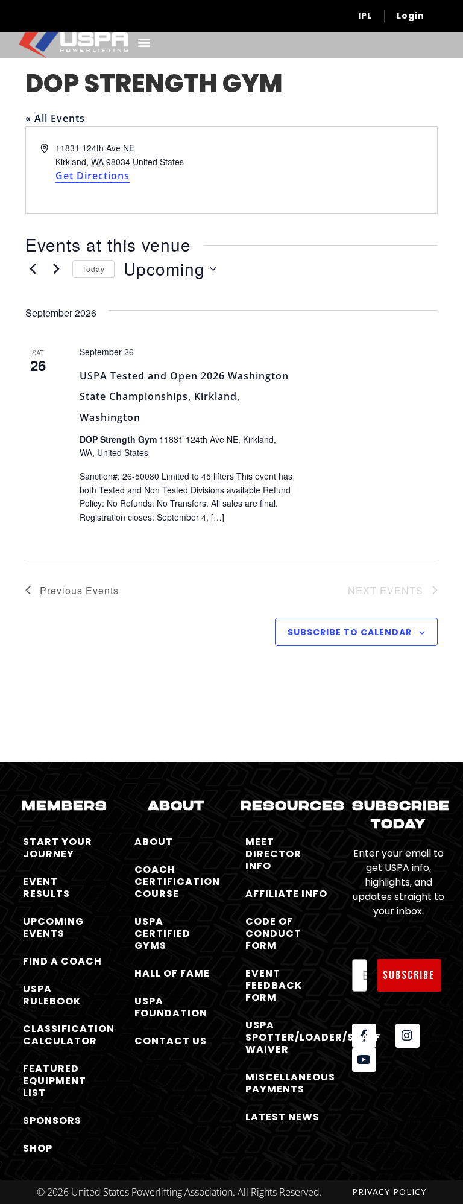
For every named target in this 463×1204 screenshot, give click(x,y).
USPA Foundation (170, 1007)
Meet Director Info (273, 854)
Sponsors (52, 1120)
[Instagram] (407, 1036)
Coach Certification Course (177, 882)
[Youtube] (364, 1060)
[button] (144, 42)
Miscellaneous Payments (289, 1083)
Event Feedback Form (273, 985)
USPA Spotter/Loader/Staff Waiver (289, 1037)
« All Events (55, 118)
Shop (37, 1148)
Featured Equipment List (54, 1081)
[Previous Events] (32, 269)
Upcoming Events (53, 927)
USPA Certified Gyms (162, 933)
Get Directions (92, 175)
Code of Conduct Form (273, 933)
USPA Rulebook (52, 995)
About (153, 842)
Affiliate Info (286, 894)
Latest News (282, 1117)
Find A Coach (62, 961)
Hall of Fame (172, 973)
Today (93, 269)
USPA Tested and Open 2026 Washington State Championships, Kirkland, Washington (184, 396)
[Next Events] (56, 269)
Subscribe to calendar (350, 632)
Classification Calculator (67, 1035)
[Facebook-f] (364, 1036)
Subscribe (409, 975)
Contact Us (170, 1041)
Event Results (46, 888)
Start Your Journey (57, 848)
